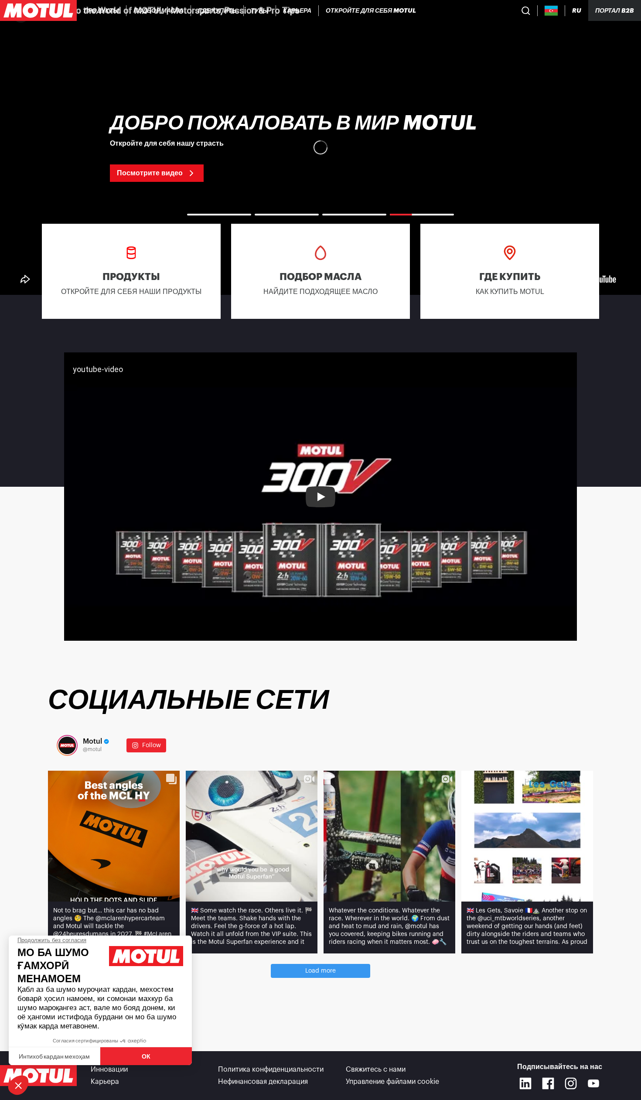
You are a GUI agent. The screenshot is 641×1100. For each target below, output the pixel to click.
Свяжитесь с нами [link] (376, 1069)
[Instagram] (571, 1083)
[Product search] (526, 10)
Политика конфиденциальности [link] (271, 1069)
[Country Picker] (551, 11)
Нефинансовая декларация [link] (263, 1081)
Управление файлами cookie (392, 1081)
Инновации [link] (109, 1069)
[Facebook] (548, 1083)
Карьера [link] (105, 1081)
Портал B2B (614, 10)
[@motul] (67, 745)
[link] (260, 10)
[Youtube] (593, 1083)
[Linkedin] (525, 1083)
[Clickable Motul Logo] (38, 10)
